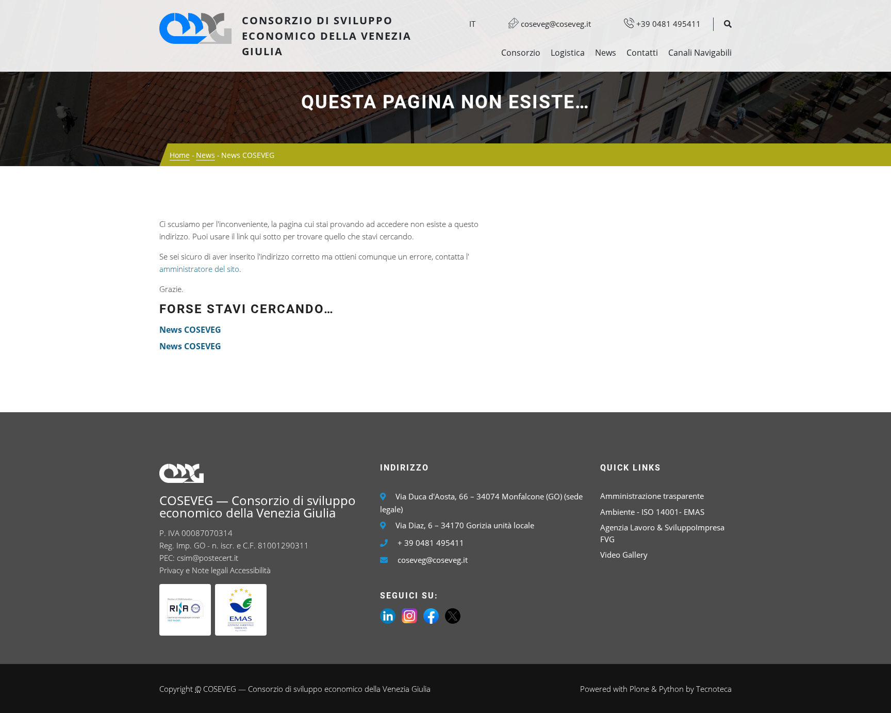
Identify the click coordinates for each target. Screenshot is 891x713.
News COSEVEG (190, 329)
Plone (639, 689)
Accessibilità (250, 570)
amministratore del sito (199, 269)
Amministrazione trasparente (652, 496)
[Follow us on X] (452, 615)
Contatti (642, 52)
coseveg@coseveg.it (555, 24)
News (605, 52)
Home (180, 155)
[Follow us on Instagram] (409, 615)
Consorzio (520, 52)
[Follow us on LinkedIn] (387, 615)
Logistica (568, 52)
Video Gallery (624, 554)
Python (671, 689)
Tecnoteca (714, 689)
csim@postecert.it (207, 558)
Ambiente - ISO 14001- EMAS (652, 512)
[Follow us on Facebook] (431, 615)
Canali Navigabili (700, 52)
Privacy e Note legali (193, 570)
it (472, 24)
